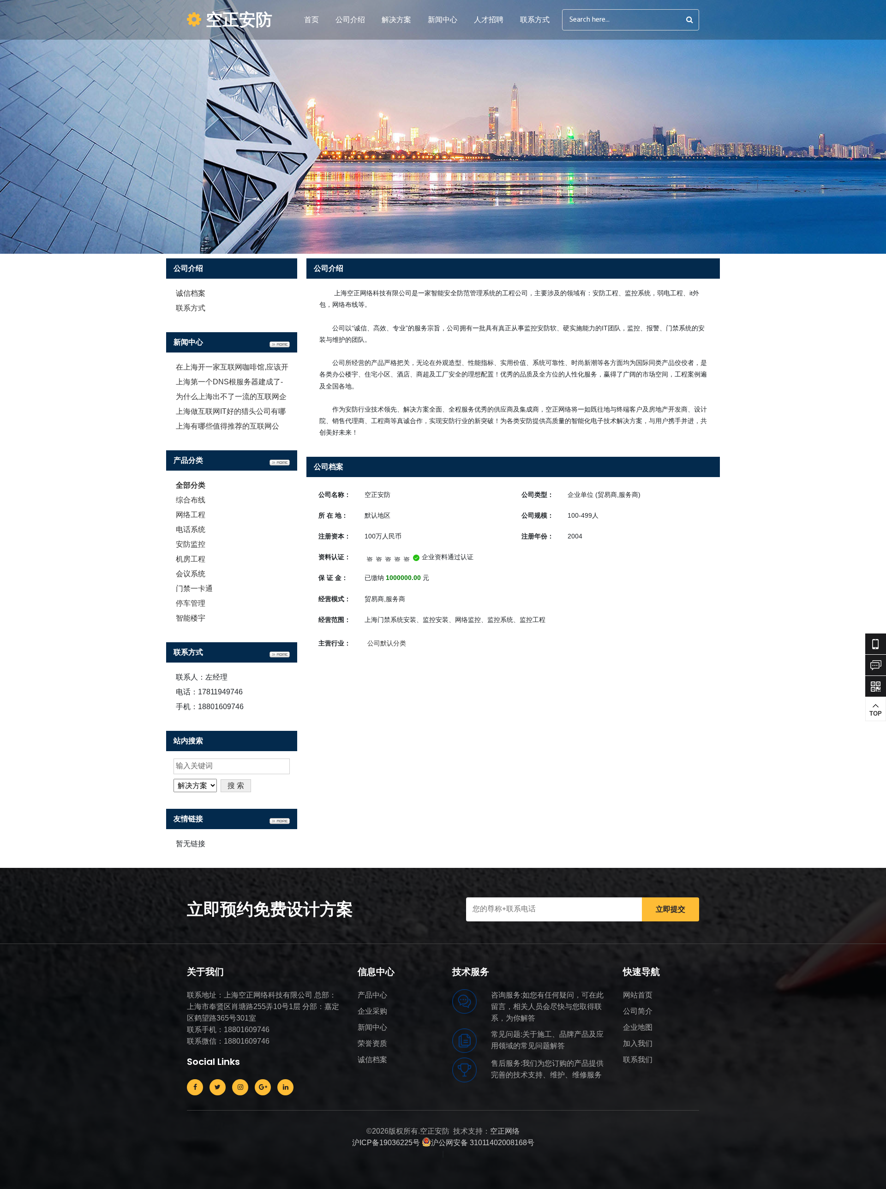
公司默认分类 (386, 643)
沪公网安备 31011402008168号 (482, 1143)
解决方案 (396, 20)
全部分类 (190, 485)
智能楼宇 (190, 618)
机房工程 (190, 559)
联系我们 (638, 1060)
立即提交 (670, 909)
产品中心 (372, 995)
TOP (875, 713)
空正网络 (505, 1131)
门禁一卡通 (194, 588)
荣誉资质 (372, 1043)
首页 (311, 20)
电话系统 (190, 529)
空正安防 (236, 19)
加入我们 (638, 1043)
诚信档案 (190, 293)
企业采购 (372, 1011)
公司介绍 (350, 20)
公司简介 (638, 1011)
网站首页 (638, 995)
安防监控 (190, 544)
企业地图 (638, 1027)
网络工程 (190, 515)
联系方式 (535, 20)
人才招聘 (488, 20)
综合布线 (190, 500)
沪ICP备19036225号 (386, 1143)
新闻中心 (442, 20)
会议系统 (190, 574)
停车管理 (190, 603)
